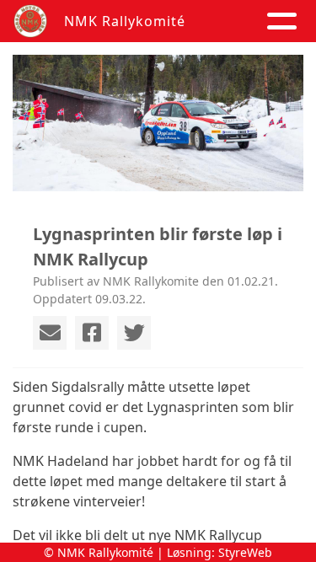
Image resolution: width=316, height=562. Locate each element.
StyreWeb (245, 552)
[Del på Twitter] (134, 333)
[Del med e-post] (50, 333)
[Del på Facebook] (92, 333)
